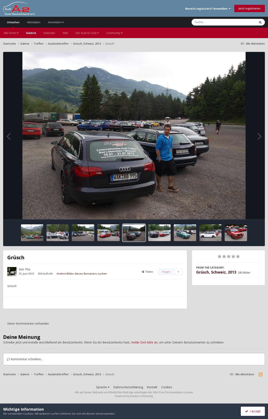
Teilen (148, 272)
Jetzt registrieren (249, 8)
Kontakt (152, 387)
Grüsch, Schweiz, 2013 (216, 272)
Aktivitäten (33, 22)
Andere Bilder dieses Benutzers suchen (82, 273)
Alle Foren (10, 33)
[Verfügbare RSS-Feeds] (260, 374)
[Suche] (260, 22)
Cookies (166, 387)
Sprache (102, 387)
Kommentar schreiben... (26, 359)
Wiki (65, 33)
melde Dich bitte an (144, 342)
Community (113, 33)
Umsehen (13, 22)
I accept (254, 411)
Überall (245, 22)
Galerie (31, 33)
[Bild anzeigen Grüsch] (32, 232)
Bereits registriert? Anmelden (207, 8)
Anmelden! (55, 22)
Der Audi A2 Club (86, 33)
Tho (27, 269)
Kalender (49, 33)
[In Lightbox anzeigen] (134, 135)
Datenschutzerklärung (128, 387)
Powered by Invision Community (134, 396)
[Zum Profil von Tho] (12, 271)
